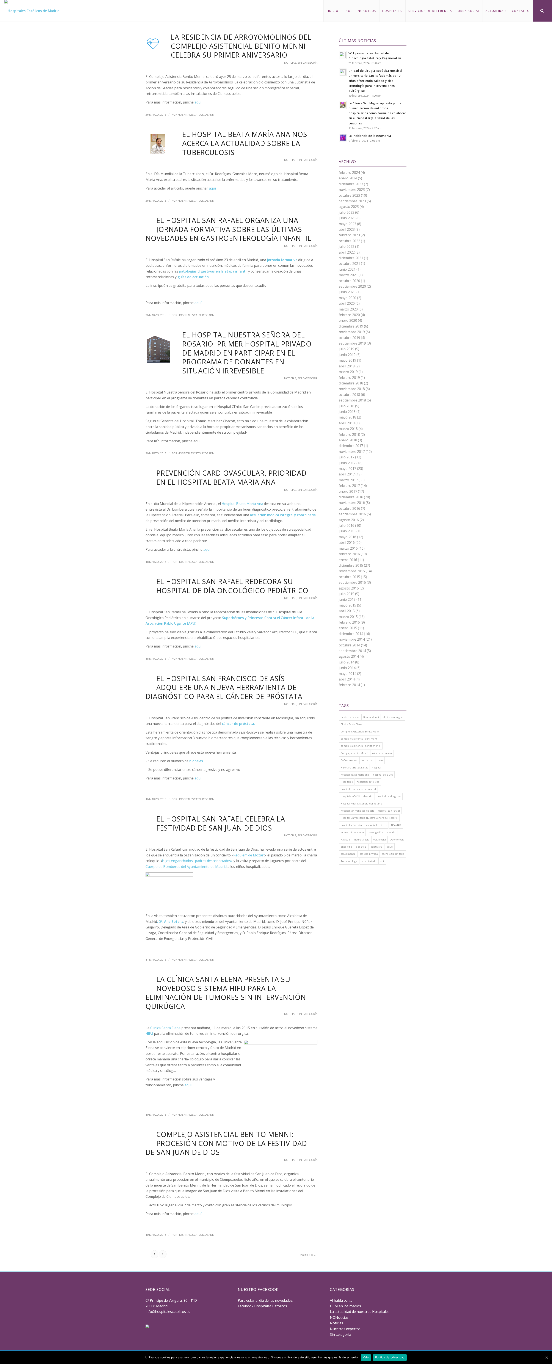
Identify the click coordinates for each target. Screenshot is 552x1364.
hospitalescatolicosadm (196, 114)
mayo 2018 (347, 417)
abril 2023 (347, 229)
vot (382, 861)
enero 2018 (348, 440)
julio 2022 (346, 246)
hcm (380, 760)
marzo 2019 (348, 371)
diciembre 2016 (351, 497)
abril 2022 (347, 252)
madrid (391, 832)
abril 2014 (347, 679)
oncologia (346, 846)
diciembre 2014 (351, 633)
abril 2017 (347, 474)
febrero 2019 (349, 377)
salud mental (348, 853)
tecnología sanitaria (393, 853)
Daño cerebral (349, 760)
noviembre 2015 (352, 571)
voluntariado (369, 861)
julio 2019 (346, 348)
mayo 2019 (347, 360)
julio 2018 (346, 406)
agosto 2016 (349, 519)
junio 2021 (347, 269)
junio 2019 (347, 354)
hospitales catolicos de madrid (358, 789)
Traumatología (349, 861)
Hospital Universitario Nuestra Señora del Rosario (369, 817)
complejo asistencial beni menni (359, 738)
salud (390, 846)
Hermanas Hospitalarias (354, 767)
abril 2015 (347, 610)
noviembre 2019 (352, 331)
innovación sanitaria (352, 832)
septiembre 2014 (352, 650)
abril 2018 (347, 423)
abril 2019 (347, 366)
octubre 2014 (349, 645)
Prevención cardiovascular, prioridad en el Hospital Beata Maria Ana (231, 477)
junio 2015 (347, 599)
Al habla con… (341, 1300)
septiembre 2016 (352, 514)
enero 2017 (348, 491)
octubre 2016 (349, 508)
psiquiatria (376, 846)
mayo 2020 (347, 297)
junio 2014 (347, 667)
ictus (383, 825)
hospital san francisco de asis (357, 810)
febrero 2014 (349, 684)
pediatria (361, 846)
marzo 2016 (348, 548)
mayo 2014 (347, 673)
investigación (375, 832)
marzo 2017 (348, 480)
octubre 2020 (349, 280)
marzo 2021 (348, 275)
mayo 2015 (347, 605)
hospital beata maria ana (355, 774)
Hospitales (347, 781)
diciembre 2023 (351, 184)
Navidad (345, 839)
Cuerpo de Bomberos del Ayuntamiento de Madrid (186, 866)
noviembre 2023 (352, 189)
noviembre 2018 (352, 388)
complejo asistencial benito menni (361, 745)
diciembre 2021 (351, 258)
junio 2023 (347, 218)
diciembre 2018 (351, 383)
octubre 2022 (349, 240)
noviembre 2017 (352, 451)
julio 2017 (346, 457)
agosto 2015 (349, 588)
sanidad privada (369, 853)
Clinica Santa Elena (351, 724)
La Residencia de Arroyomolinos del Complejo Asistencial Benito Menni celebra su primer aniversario (241, 46)
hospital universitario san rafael (359, 825)
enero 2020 (348, 320)
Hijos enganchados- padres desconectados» (197, 860)
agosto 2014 (349, 656)
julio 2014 (346, 662)
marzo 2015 (348, 616)
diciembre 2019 (351, 326)
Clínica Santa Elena (165, 1027)
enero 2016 (348, 559)
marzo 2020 (348, 309)
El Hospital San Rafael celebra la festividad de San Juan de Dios (220, 823)
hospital (376, 767)
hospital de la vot (383, 774)
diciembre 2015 (351, 565)
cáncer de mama (382, 753)
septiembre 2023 (352, 201)
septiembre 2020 (352, 286)
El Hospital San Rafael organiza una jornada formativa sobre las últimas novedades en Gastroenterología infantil (228, 229)
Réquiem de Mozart (249, 855)
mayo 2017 (347, 468)
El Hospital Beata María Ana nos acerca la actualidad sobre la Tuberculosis (244, 143)
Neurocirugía (361, 839)
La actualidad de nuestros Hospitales (359, 1311)
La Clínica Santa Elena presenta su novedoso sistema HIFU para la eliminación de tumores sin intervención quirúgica (226, 993)
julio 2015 (346, 593)
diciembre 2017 (351, 445)
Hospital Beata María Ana (243, 503)
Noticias (290, 62)
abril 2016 (347, 542)
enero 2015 (348, 628)
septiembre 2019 (352, 343)
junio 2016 (347, 531)
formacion (367, 760)
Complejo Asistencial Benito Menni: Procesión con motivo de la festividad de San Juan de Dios (226, 1143)
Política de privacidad (390, 1357)
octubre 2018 (349, 394)
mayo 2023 (347, 223)
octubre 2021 (349, 263)
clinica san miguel (393, 717)
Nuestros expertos (345, 1328)
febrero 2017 (349, 485)
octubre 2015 (349, 576)
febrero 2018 (349, 434)
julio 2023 (346, 212)
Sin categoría (307, 62)
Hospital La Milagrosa (388, 796)
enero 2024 (348, 178)
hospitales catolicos (368, 781)
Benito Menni (371, 717)
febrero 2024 (349, 172)
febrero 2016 (349, 554)
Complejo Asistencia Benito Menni (360, 731)
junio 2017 (347, 463)
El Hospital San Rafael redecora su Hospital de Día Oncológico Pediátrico (232, 586)
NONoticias (339, 1317)
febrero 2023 (349, 235)
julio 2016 (346, 525)
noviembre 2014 (352, 639)
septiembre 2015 (352, 582)
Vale (366, 1357)
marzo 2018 (348, 428)
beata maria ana (350, 717)
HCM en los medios (345, 1306)
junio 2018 (347, 411)
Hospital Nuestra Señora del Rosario (361, 803)
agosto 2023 (349, 206)
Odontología (397, 839)
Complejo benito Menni (354, 753)
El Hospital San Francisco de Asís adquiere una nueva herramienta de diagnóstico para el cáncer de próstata (224, 687)
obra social (379, 839)
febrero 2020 (349, 314)
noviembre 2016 (352, 502)
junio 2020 (347, 292)
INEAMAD (395, 825)
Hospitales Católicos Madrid (356, 796)
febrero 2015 (349, 622)
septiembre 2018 (352, 400)
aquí (197, 102)
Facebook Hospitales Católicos (262, 1306)
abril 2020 (347, 303)
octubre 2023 (349, 195)
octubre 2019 (349, 337)
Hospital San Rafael (389, 810)
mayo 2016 (347, 537)
